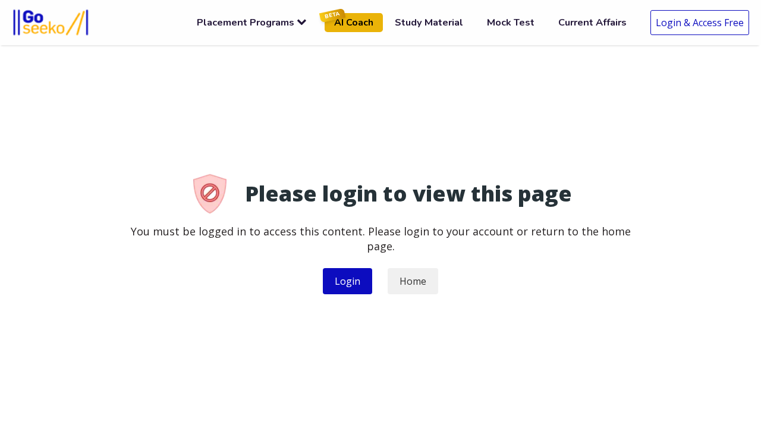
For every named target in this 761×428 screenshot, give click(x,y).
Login (347, 281)
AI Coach (349, 21)
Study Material (429, 22)
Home (413, 281)
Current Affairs (592, 22)
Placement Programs (245, 22)
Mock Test (510, 22)
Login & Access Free (700, 22)
